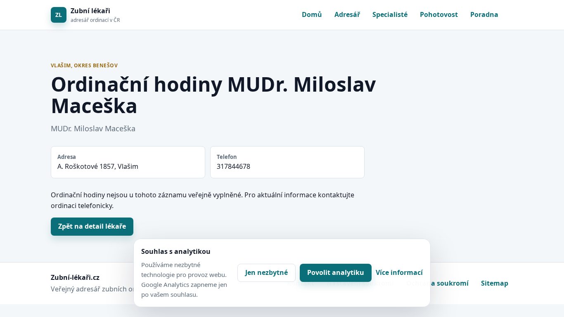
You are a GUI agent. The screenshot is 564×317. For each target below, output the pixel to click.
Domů (312, 14)
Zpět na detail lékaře (92, 226)
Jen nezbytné (266, 272)
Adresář (347, 14)
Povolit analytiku (335, 272)
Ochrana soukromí (437, 283)
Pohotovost (439, 14)
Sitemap (494, 283)
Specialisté (390, 14)
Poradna (484, 14)
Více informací (399, 272)
